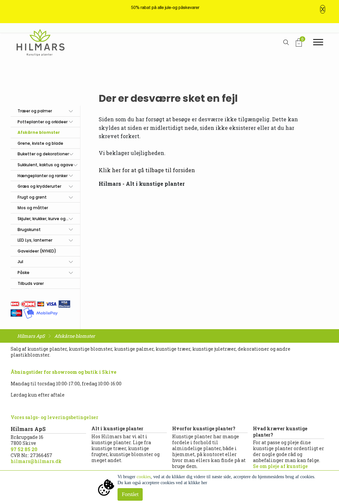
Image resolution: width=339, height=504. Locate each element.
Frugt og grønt (32, 197)
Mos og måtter (33, 208)
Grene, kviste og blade (40, 143)
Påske (23, 272)
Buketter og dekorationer (43, 154)
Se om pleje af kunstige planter (280, 469)
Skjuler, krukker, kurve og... (43, 218)
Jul (20, 261)
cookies (144, 476)
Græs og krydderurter (39, 186)
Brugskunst (29, 229)
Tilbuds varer (31, 283)
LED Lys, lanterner (35, 240)
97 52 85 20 (24, 449)
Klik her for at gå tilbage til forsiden (147, 170)
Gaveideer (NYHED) (37, 251)
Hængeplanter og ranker (43, 175)
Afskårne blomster (39, 132)
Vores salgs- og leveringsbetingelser (54, 417)
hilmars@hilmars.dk (36, 461)
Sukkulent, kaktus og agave (45, 165)
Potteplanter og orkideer (43, 122)
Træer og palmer (35, 111)
